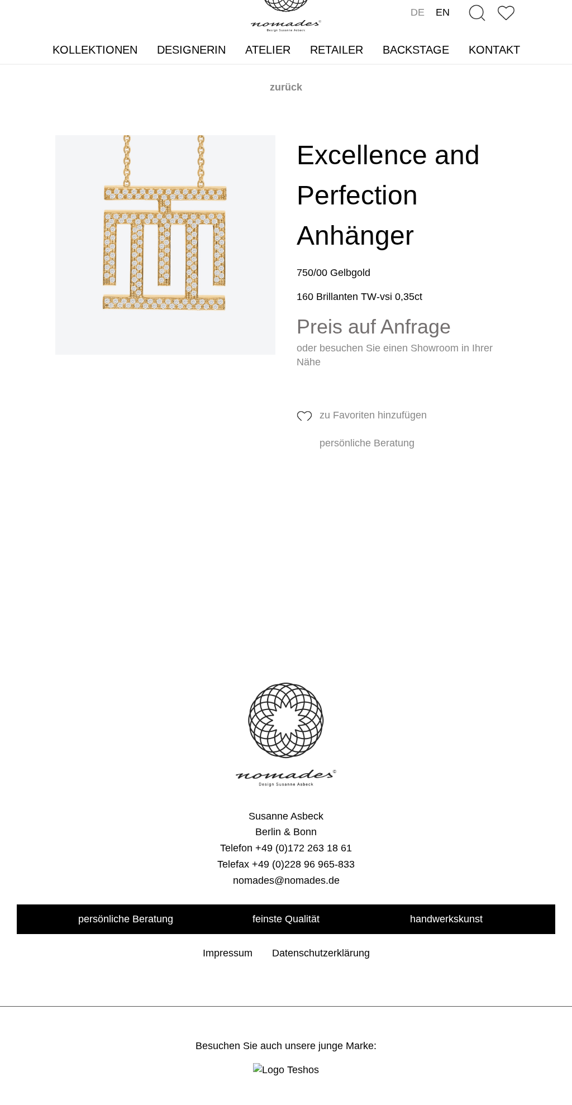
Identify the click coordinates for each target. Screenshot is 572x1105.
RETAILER (336, 50)
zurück (286, 87)
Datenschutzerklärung (321, 953)
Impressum (227, 953)
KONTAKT (494, 50)
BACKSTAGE (416, 50)
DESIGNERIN (191, 50)
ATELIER (267, 50)
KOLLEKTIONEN (95, 50)
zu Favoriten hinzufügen (373, 415)
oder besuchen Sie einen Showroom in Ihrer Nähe (395, 355)
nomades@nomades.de (286, 880)
